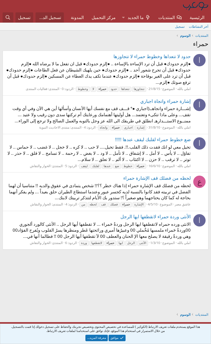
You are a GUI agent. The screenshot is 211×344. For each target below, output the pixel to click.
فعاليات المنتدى (36, 88)
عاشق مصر (183, 204)
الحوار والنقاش (40, 166)
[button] (123, 17)
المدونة (77, 17)
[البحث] (8, 17)
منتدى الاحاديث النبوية (54, 127)
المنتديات (166, 17)
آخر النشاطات (198, 26)
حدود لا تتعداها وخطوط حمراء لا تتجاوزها (152, 56)
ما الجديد (136, 17)
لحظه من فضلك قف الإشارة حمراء (157, 178)
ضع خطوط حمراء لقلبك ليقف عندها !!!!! (153, 139)
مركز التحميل (104, 17)
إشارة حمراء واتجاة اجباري (165, 101)
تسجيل (180, 26)
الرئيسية (197, 17)
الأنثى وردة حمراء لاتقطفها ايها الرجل (155, 216)
